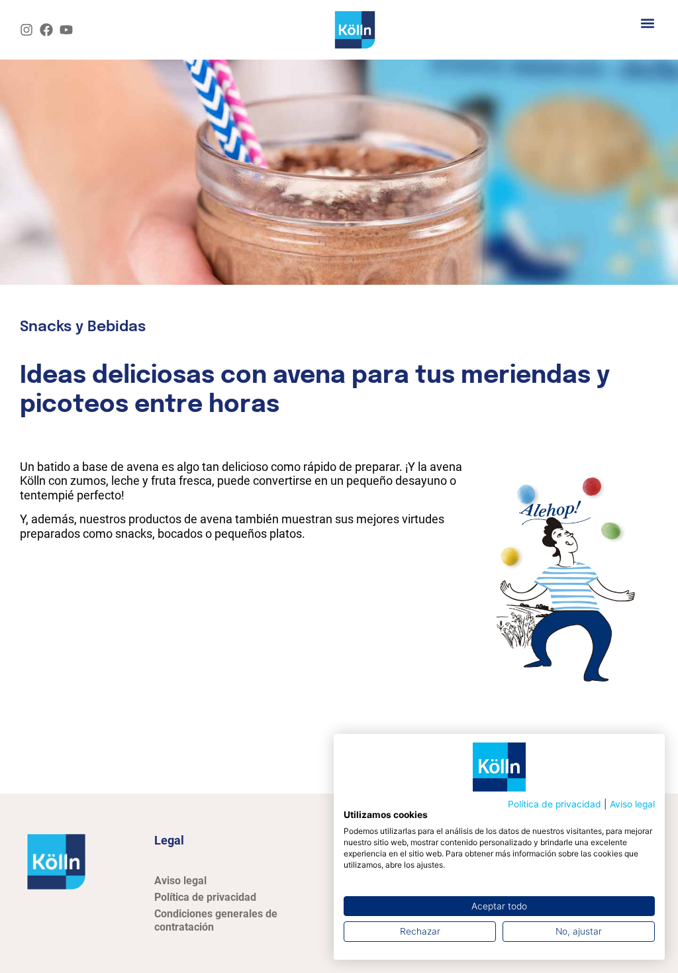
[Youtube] (66, 29)
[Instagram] (26, 29)
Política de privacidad (554, 804)
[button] (647, 23)
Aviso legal (632, 804)
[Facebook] (46, 29)
